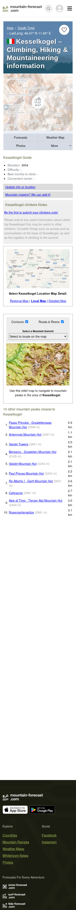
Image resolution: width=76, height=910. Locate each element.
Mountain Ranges (16, 842)
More (54, 146)
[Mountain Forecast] (22, 8)
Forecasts (20, 137)
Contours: (18, 322)
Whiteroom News (15, 855)
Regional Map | (20, 301)
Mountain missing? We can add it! (27, 194)
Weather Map (55, 137)
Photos (20, 146)
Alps (10, 28)
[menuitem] (20, 138)
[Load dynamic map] (38, 102)
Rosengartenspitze (21, 512)
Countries (10, 835)
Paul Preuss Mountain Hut (26, 473)
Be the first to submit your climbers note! (31, 212)
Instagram (49, 842)
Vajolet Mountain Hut (23, 463)
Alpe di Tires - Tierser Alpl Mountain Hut (35, 500)
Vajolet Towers (18, 444)
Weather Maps (13, 848)
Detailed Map (57, 301)
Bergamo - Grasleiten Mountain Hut (32, 452)
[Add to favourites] (64, 30)
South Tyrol (26, 28)
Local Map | (39, 301)
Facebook (49, 835)
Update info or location (20, 187)
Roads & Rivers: (50, 322)
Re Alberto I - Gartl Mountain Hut (31, 481)
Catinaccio (16, 493)
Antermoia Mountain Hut (25, 434)
